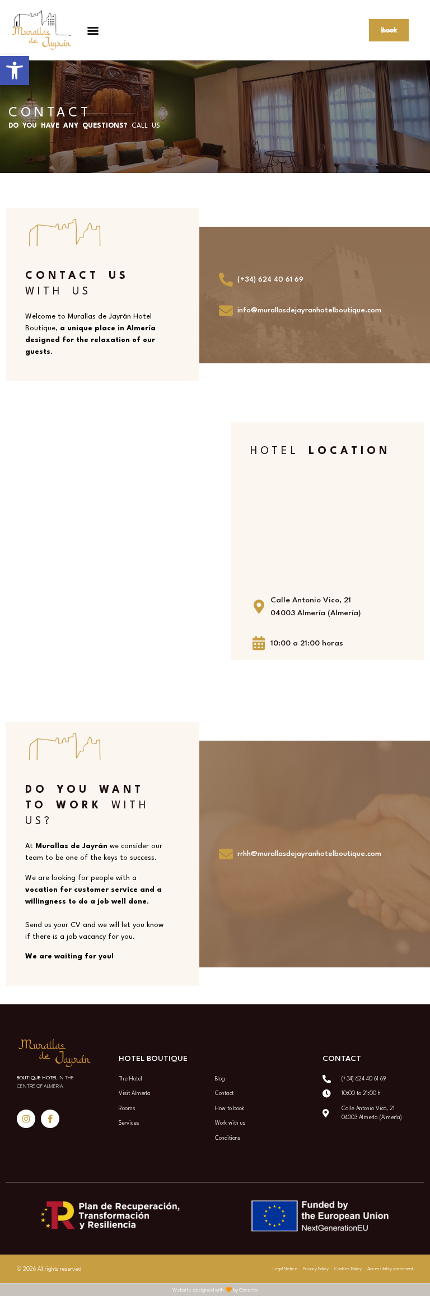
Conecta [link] (248, 1290)
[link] (14, 70)
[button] (92, 30)
